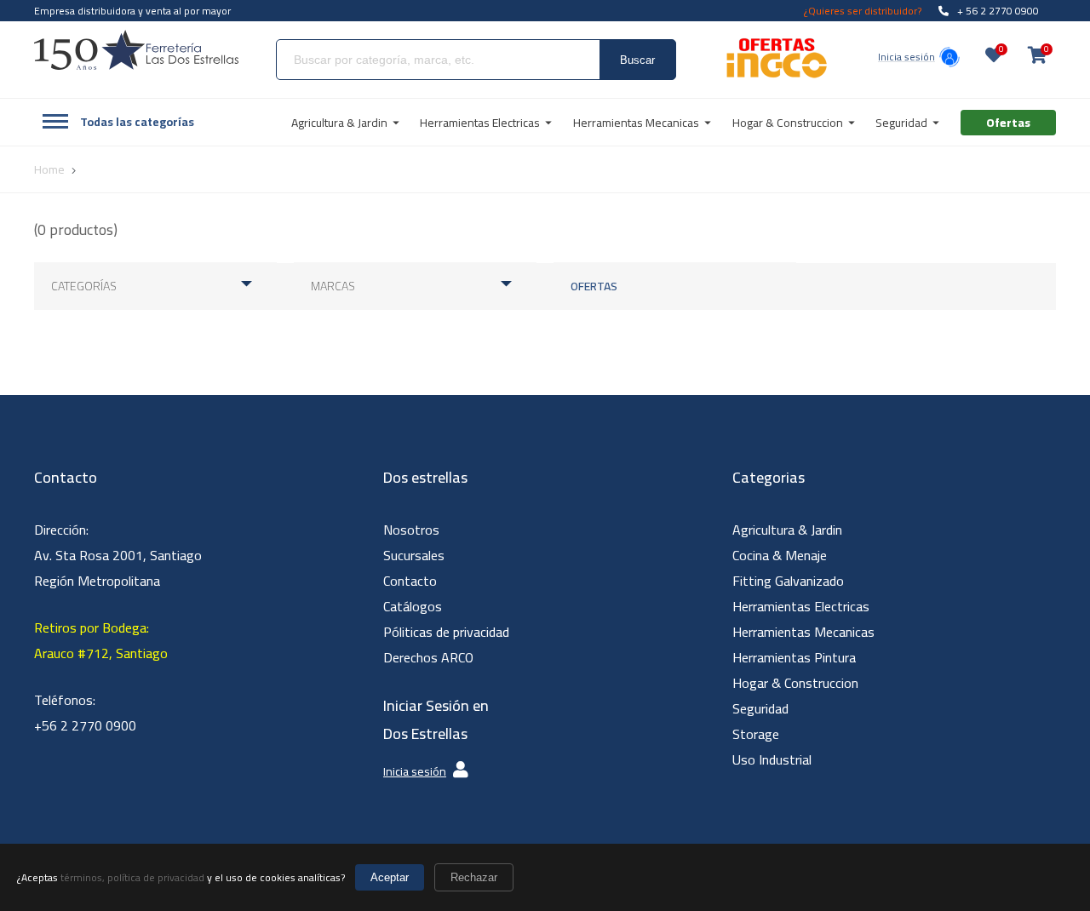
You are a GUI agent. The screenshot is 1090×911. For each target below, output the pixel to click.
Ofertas (594, 286)
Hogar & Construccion (795, 683)
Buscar (637, 60)
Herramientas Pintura (794, 657)
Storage (755, 734)
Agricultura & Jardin (787, 529)
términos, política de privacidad (132, 877)
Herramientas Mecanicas (803, 632)
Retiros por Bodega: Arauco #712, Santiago (101, 640)
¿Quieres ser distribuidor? (862, 10)
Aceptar (389, 877)
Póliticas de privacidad (446, 632)
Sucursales (414, 555)
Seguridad (760, 708)
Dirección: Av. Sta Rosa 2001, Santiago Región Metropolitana (118, 555)
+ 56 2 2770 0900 (998, 10)
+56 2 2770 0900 (85, 725)
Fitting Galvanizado (788, 580)
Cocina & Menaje (779, 555)
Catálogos (412, 606)
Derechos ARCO (428, 657)
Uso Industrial (772, 759)
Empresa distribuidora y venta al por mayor (132, 10)
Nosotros (411, 529)
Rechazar (473, 877)
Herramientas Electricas (800, 606)
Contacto (410, 580)
